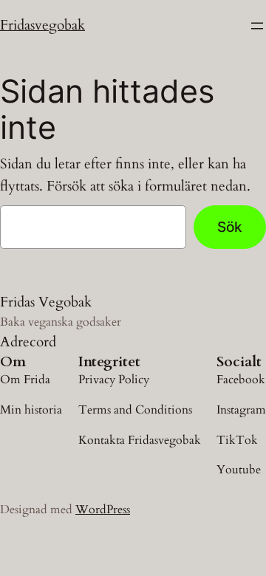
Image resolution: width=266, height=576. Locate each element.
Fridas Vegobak (46, 302)
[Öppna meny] (257, 26)
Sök (229, 227)
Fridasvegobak (42, 25)
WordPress (102, 509)
